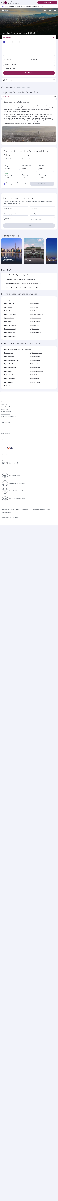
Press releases (4, 406)
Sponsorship (4, 409)
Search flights (42, 183)
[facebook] (3, 463)
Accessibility (25, 509)
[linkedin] (10, 463)
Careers (3, 404)
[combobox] (16, 155)
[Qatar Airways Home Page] (3, 10)
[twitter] (7, 463)
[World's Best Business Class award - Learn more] (5, 483)
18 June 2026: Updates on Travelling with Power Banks (20, 6)
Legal (12, 509)
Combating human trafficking (37, 509)
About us (3, 402)
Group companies (5, 422)
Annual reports (5, 414)
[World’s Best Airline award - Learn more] (5, 475)
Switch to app (47, 2)
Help (2, 439)
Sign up (51, 10)
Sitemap (49, 509)
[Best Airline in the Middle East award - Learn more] (5, 498)
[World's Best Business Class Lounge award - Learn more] (5, 491)
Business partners (5, 433)
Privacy (18, 509)
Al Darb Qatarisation (6, 411)
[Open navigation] (55, 10)
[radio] (12, 166)
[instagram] (18, 463)
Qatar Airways (4, 398)
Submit (29, 225)
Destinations (9, 87)
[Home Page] (2, 87)
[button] (29, 97)
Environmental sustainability (8, 416)
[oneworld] (6, 10)
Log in (46, 10)
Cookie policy (5, 509)
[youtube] (14, 463)
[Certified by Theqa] (8, 449)
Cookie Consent (6, 512)
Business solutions (5, 428)
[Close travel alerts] (55, 6)
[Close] (1, 2)
